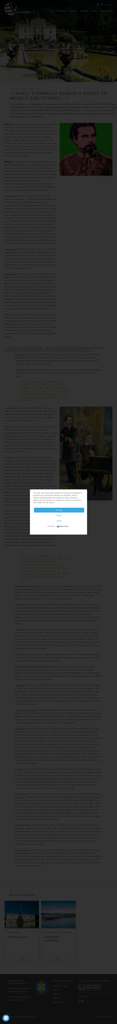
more (59, 521)
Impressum (53, 530)
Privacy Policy (62, 530)
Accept (59, 510)
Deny (59, 515)
